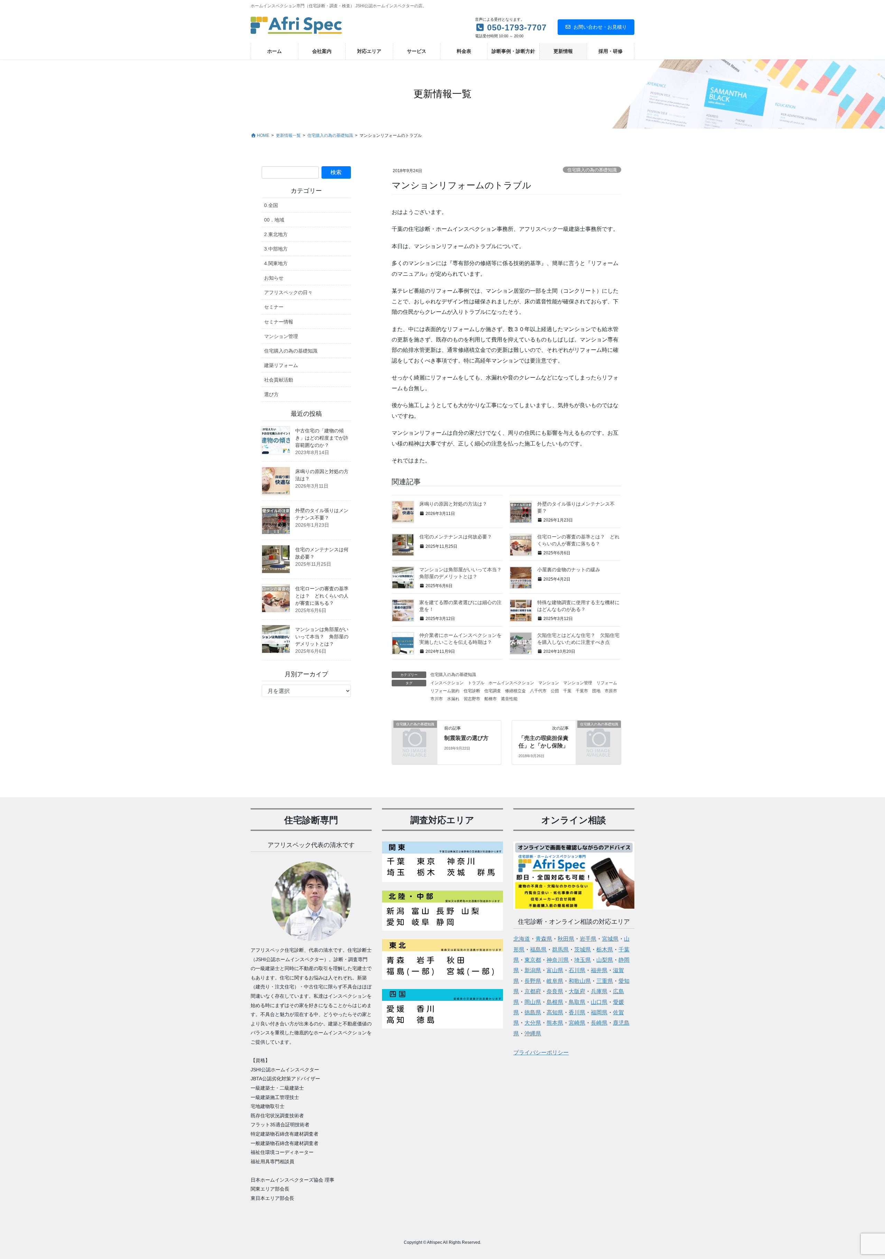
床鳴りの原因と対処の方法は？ (453, 504)
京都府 (532, 991)
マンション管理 (577, 682)
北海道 (521, 939)
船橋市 (490, 698)
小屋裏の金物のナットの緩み (568, 569)
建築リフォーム (281, 365)
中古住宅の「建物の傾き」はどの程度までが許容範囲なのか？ (321, 438)
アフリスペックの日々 (288, 292)
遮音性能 (509, 698)
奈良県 (555, 991)
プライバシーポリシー (541, 1052)
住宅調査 (492, 690)
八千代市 (538, 690)
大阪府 (577, 991)
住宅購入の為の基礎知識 (592, 169)
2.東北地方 (276, 234)
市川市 (436, 698)
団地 (596, 690)
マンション (548, 682)
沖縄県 (532, 1033)
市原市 (611, 690)
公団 (555, 690)
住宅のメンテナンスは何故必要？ (455, 536)
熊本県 (555, 1023)
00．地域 (274, 220)
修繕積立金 (515, 690)
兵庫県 (599, 991)
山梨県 (604, 960)
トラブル (476, 682)
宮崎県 (577, 1023)
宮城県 (610, 939)
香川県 (577, 1012)
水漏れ (453, 698)
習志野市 (472, 698)
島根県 (555, 1002)
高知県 (555, 1012)
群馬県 (560, 949)
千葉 (567, 690)
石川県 (577, 970)
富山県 (555, 970)
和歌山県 (580, 981)
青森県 (543, 939)
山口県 (599, 1002)
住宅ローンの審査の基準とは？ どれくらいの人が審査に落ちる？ (321, 596)
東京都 (532, 960)
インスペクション (447, 682)
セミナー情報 (278, 322)
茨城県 (582, 949)
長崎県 (599, 1023)
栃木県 (604, 949)
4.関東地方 (276, 263)
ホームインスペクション (511, 682)
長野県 (532, 981)
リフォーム (606, 682)
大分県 (532, 1023)
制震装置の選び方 (466, 738)
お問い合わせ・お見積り (600, 27)
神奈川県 (558, 960)
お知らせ (273, 278)
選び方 (271, 394)
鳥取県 (577, 1002)
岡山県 (532, 1002)
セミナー (273, 307)
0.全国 (271, 205)
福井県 (599, 970)
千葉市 (582, 690)
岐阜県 (555, 981)
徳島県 (532, 1012)
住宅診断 (472, 690)
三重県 (604, 981)
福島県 (538, 949)
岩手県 (588, 939)
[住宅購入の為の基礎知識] (414, 734)
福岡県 (599, 1012)
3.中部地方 (276, 249)
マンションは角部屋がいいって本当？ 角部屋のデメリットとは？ (321, 637)
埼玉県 (582, 960)
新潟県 (532, 970)
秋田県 (566, 939)
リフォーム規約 (444, 690)
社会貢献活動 (278, 380)
